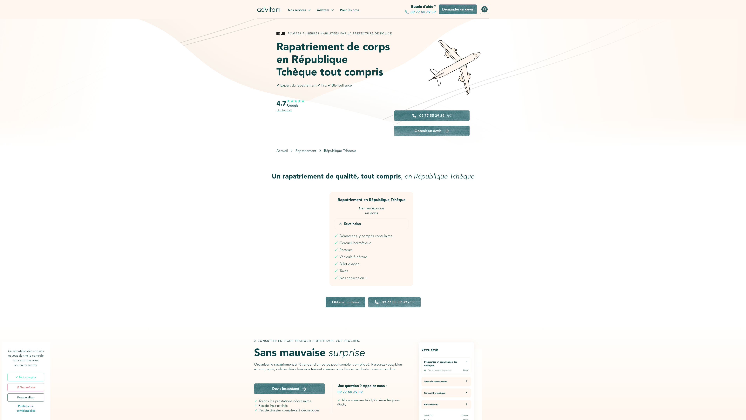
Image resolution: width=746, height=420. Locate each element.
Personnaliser (25, 397)
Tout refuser (27, 387)
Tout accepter (27, 377)
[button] (299, 10)
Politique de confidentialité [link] (26, 408)
